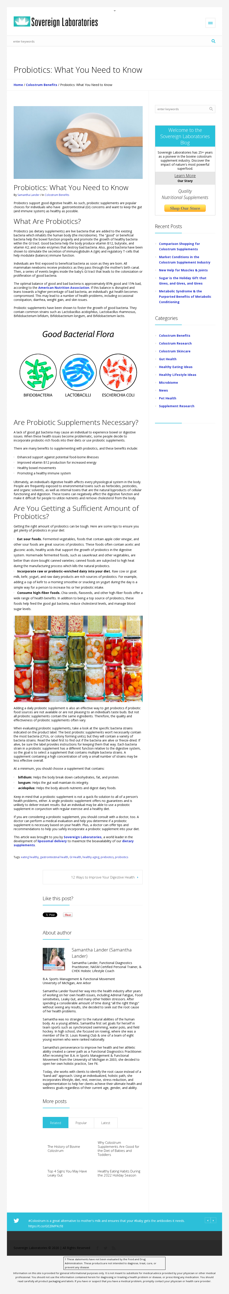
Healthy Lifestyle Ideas (177, 375)
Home (18, 85)
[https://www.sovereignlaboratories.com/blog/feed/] (113, 1247)
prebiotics (107, 857)
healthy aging (91, 857)
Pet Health (167, 398)
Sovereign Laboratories (83, 837)
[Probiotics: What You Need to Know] (78, 142)
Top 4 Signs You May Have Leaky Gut (67, 1173)
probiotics (121, 857)
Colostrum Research (175, 343)
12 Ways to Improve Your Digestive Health (103, 877)
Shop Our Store (185, 208)
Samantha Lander (28, 195)
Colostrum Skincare (175, 351)
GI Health (75, 857)
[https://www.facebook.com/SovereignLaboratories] (97, 1247)
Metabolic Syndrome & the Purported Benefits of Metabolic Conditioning (185, 296)
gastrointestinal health (54, 857)
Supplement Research (176, 406)
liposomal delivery (52, 841)
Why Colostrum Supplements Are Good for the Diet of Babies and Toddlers (118, 1148)
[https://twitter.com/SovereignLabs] (105, 1247)
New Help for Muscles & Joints (183, 270)
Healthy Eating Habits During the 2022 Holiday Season (119, 1173)
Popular (81, 1123)
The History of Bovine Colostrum (64, 1148)
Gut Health (167, 359)
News (163, 390)
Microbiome (168, 382)
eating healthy (30, 857)
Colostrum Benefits (41, 85)
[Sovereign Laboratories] (56, 21)
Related (55, 1123)
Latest (105, 1123)
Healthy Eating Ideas (176, 367)
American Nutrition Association (63, 287)
